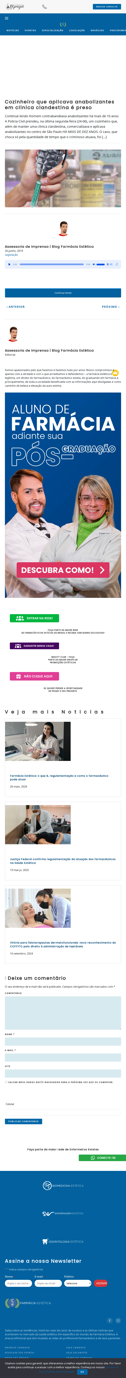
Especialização (52, 30)
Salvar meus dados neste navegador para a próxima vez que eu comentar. (61, 1082)
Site (7, 1066)
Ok (82, 1371)
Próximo (110, 307)
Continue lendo (63, 292)
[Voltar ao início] (63, 24)
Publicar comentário (23, 1121)
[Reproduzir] (9, 264)
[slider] (101, 264)
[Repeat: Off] (116, 264)
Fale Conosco (76, 1347)
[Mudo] (93, 264)
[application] (63, 264)
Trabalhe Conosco (79, 1357)
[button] (6, 18)
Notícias (13, 30)
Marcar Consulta (107, 7)
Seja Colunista (76, 1352)
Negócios (97, 30)
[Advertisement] (63, 69)
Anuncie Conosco (17, 1347)
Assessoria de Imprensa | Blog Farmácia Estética (49, 246)
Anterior (16, 307)
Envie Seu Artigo (17, 1357)
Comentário (13, 993)
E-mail (10, 1050)
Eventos (30, 30)
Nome (10, 1034)
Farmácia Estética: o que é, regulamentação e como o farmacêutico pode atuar (59, 777)
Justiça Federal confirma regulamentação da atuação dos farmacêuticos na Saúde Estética (63, 861)
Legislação (77, 30)
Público (69, 1276)
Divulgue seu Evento (19, 1352)
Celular (10, 1104)
